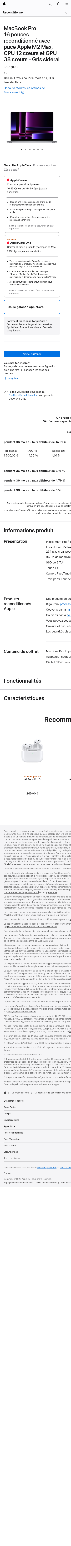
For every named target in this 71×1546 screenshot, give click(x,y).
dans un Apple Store (47, 1167)
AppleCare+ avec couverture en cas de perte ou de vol (31, 864)
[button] (50, 4)
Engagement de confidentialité (18, 1182)
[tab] (21, 149)
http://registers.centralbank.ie (21, 1011)
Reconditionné (13, 12)
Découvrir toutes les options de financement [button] (24, 90)
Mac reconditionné (20, 1093)
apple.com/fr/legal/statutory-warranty (22, 997)
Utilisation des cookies (46, 1182)
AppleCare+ (51, 892)
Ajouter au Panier (32, 354)
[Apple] (5, 1092)
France (7, 1173)
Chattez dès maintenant (23, 395)
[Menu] (67, 4)
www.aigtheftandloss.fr (15, 959)
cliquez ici (64, 992)
